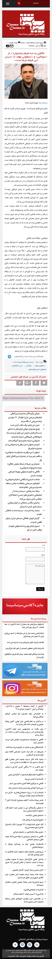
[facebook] (35, 383)
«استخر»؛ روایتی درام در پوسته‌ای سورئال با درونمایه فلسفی (24, 846)
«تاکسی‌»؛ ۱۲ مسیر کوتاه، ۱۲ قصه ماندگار (28, 894)
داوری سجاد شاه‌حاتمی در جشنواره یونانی (28, 832)
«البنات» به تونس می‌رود (34, 779)
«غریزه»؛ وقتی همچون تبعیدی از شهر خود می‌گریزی (24, 648)
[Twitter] (44, 383)
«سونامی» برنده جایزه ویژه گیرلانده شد (24, 441)
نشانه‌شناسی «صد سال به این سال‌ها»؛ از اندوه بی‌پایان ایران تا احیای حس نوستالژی (24, 635)
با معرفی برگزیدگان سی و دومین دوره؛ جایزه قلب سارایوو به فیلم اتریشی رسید (24, 809)
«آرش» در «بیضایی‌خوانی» (33, 889)
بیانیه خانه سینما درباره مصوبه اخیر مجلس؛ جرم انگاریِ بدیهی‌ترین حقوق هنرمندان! (24, 876)
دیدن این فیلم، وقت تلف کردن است (25, 425)
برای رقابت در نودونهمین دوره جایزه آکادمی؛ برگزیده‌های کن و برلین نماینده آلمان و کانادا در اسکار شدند (24, 732)
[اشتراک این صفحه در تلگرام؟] (19, 383)
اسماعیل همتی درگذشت (34, 815)
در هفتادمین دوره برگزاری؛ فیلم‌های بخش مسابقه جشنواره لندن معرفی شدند (24, 900)
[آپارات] (22, 944)
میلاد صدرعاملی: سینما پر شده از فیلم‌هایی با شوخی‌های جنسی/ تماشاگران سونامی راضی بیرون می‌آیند (25, 495)
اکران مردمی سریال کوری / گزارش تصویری (27, 870)
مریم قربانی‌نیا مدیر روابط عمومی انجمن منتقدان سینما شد (24, 884)
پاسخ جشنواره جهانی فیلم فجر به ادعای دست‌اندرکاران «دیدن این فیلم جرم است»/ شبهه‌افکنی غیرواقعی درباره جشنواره (24, 433)
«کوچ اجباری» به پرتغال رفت (32, 819)
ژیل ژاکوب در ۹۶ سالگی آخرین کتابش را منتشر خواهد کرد (24, 768)
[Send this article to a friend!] (11, 46)
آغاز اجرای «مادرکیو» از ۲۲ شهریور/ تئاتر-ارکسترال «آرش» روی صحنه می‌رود (24, 826)
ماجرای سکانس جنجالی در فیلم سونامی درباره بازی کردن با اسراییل (25, 505)
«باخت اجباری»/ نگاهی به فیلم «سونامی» (22, 479)
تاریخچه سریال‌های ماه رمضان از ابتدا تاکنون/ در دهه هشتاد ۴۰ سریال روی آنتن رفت (24, 626)
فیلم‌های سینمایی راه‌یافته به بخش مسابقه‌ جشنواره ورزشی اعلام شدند (24, 485)
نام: (43, 545)
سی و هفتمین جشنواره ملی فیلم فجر (29, 368)
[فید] (36, 944)
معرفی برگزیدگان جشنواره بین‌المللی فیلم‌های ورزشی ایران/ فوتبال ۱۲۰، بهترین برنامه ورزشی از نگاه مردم (25, 417)
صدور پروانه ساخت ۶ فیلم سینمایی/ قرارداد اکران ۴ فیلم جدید (24, 802)
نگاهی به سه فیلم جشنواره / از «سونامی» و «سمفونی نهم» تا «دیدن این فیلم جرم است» (26, 57)
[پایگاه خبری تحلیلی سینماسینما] (26, 25)
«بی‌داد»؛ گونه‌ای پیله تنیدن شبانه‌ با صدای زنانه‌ (25, 788)
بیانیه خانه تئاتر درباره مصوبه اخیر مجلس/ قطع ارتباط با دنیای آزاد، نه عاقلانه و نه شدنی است (24, 761)
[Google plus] (27, 383)
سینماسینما (43, 102)
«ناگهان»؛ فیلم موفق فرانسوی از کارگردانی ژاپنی (25, 774)
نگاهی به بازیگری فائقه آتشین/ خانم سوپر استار (26, 783)
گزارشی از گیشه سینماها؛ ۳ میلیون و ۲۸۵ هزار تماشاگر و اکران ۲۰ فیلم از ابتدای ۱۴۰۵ (24, 708)
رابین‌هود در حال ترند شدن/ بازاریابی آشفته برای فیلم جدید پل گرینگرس (24, 753)
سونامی (29, 366)
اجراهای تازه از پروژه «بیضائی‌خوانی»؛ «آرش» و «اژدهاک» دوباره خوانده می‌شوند (24, 794)
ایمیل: (43, 555)
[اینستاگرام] (29, 944)
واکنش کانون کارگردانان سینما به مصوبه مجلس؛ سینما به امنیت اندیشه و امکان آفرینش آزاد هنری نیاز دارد (24, 862)
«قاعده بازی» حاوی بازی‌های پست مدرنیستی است (25, 642)
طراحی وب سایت (38, 956)
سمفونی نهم (40, 366)
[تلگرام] (15, 944)
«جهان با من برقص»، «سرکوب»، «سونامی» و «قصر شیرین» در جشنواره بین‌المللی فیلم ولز (23, 456)
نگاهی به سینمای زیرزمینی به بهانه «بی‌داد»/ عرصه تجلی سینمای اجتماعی (24, 838)
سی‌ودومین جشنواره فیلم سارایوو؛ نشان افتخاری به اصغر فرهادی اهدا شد (24, 853)
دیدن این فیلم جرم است (24, 362)
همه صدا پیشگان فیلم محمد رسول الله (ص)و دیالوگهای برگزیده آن (24, 656)
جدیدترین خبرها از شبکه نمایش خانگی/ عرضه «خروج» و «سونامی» (24, 466)
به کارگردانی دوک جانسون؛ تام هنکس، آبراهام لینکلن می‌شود (24, 715)
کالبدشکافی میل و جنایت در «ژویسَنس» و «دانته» (24, 747)
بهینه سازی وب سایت (22, 956)
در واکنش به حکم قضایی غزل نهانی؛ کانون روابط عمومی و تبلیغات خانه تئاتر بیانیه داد (24, 723)
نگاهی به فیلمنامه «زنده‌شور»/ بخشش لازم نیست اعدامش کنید (24, 741)
